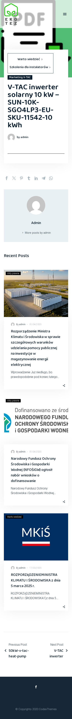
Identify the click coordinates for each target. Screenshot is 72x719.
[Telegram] (43, 178)
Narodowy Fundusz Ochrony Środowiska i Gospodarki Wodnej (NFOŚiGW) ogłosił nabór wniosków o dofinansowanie (33, 470)
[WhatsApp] (51, 178)
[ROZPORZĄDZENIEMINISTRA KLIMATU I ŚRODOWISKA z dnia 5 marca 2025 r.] (36, 537)
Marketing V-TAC (20, 77)
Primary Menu (64, 14)
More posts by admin (38, 232)
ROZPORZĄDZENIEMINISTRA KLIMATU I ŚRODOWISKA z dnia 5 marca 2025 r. (35, 580)
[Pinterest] (21, 178)
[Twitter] (14, 178)
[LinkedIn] (36, 178)
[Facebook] (6, 178)
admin (22, 324)
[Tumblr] (29, 178)
